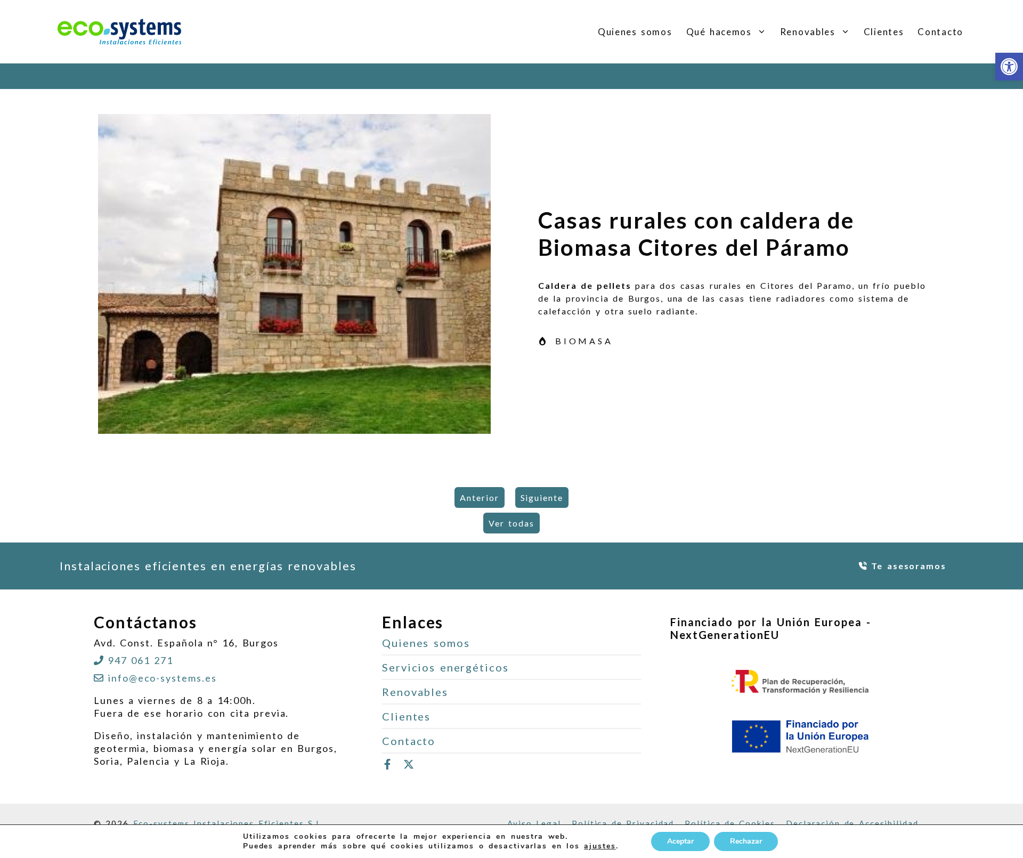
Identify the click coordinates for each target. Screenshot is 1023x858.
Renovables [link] (807, 31)
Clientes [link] (884, 31)
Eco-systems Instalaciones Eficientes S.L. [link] (228, 823)
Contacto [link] (940, 31)
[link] (1009, 66)
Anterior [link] (479, 497)
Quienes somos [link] (635, 31)
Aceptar (680, 841)
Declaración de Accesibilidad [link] (852, 823)
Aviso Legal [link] (534, 823)
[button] (762, 32)
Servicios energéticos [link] (445, 667)
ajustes (599, 846)
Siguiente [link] (542, 497)
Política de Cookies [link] (730, 823)
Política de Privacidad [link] (623, 823)
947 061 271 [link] (140, 660)
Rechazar (746, 841)
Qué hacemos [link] (719, 31)
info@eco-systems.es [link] (162, 678)
